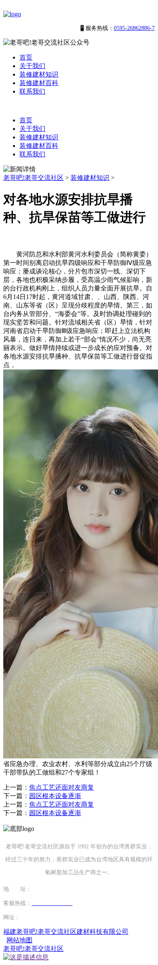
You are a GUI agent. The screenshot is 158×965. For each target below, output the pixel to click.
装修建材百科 (38, 82)
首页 (25, 57)
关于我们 (32, 65)
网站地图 (19, 940)
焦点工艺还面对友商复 (61, 787)
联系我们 (32, 91)
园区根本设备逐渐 (55, 795)
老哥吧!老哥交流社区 (33, 177)
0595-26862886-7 (134, 28)
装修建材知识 (38, 74)
